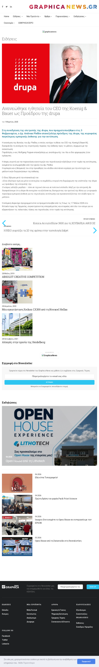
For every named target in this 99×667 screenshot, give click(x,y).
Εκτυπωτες (31, 614)
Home (6, 16)
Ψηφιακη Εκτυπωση (59, 614)
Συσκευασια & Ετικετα (60, 622)
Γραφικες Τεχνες (58, 618)
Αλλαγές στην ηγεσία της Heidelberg (23, 342)
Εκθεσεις (80, 623)
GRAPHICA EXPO (25, 23)
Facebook (6, 636)
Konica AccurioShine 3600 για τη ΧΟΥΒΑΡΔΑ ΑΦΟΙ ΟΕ (64, 223)
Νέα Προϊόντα (32, 16)
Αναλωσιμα (31, 618)
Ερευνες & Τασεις (58, 610)
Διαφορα (30, 622)
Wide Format (32, 610)
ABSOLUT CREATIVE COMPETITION (23, 276)
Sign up (93, 587)
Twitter (5, 640)
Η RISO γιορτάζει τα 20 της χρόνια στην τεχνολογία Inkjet (36, 230)
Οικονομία (8, 23)
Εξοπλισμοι (81, 610)
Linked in (5, 644)
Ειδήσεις (17, 16)
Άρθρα (47, 16)
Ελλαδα (5, 610)
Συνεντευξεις (81, 614)
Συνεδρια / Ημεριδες (84, 627)
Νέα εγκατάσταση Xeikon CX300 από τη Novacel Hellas (34, 309)
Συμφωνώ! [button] (86, 661)
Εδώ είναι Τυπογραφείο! (46, 477)
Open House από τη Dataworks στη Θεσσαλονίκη (58, 540)
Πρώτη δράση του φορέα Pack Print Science (56, 498)
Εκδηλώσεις (79, 16)
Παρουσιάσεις (62, 16)
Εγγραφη (49, 382)
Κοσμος (5, 614)
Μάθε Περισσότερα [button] (26, 663)
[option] (49, 73)
